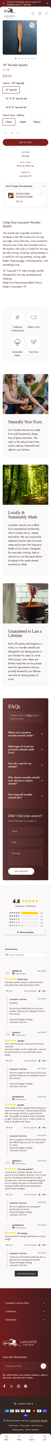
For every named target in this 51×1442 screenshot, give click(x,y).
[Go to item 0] (15, 58)
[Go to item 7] (35, 58)
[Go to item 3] (22, 58)
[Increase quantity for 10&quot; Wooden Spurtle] (17, 133)
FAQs (29, 715)
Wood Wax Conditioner (24, 195)
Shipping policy (18, 1429)
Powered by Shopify (38, 1420)
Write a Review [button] (26, 932)
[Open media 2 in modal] (32, 25)
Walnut (36, 121)
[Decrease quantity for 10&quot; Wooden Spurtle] (6, 133)
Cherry (8, 121)
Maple (23, 121)
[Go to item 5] (28, 58)
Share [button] (10, 991)
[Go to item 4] (25, 58)
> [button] (26, 1273)
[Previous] (4, 3)
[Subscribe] (43, 1366)
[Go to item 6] (32, 58)
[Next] (47, 3)
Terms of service (36, 1425)
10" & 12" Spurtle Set (16, 98)
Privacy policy (25, 1425)
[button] (40, 991)
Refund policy (13, 1425)
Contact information (32, 1429)
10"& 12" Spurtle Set (15, 107)
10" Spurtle (11, 89)
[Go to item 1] (19, 58)
